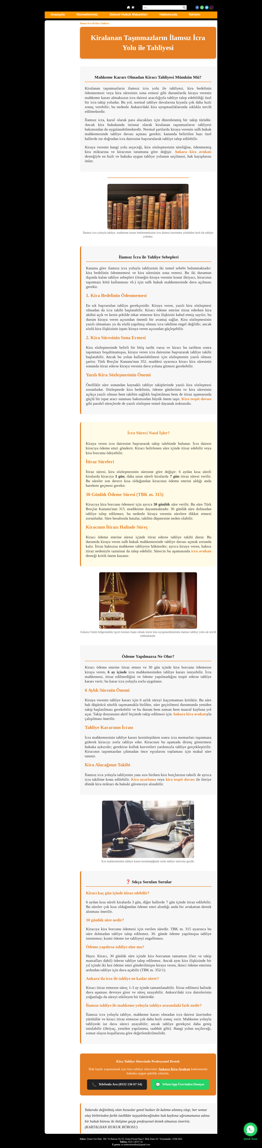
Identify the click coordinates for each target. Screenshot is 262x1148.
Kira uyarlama (143, 779)
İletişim (194, 14)
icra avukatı (201, 551)
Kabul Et (205, 1131)
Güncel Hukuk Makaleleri (128, 14)
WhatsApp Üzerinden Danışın (180, 1084)
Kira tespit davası (196, 399)
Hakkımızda (168, 14)
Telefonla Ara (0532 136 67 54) (117, 1084)
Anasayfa (58, 14)
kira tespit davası (180, 779)
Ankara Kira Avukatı (174, 1069)
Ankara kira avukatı (193, 152)
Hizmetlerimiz (87, 14)
